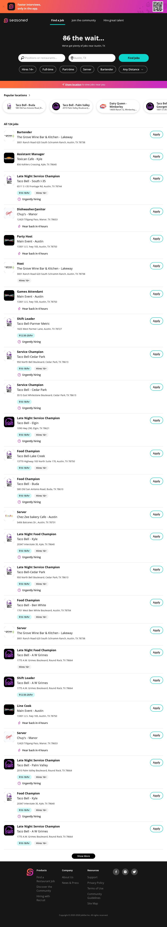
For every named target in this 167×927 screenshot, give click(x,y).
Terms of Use (95, 888)
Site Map (92, 903)
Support (92, 877)
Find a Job (57, 20)
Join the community (84, 20)
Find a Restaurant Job (46, 879)
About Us (67, 877)
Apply (156, 134)
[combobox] (41, 58)
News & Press (70, 883)
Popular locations (16, 95)
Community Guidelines (94, 896)
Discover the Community (44, 888)
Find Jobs (134, 58)
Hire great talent (114, 20)
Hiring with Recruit (43, 898)
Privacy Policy (95, 883)
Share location (73, 84)
